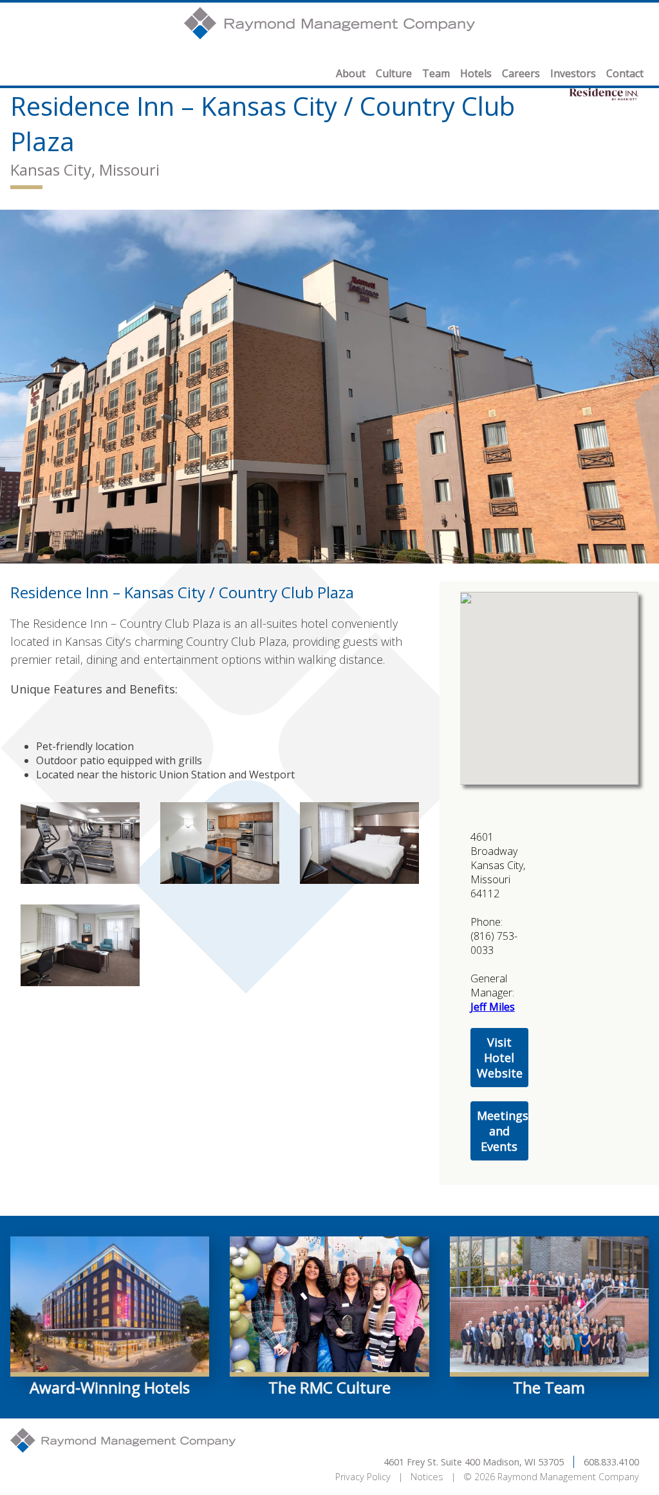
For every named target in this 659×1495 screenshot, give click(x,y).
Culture (394, 73)
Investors (573, 73)
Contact (625, 73)
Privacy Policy (363, 1477)
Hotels (476, 73)
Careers (521, 73)
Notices (427, 1477)
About (351, 73)
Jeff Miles (492, 1007)
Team (436, 73)
